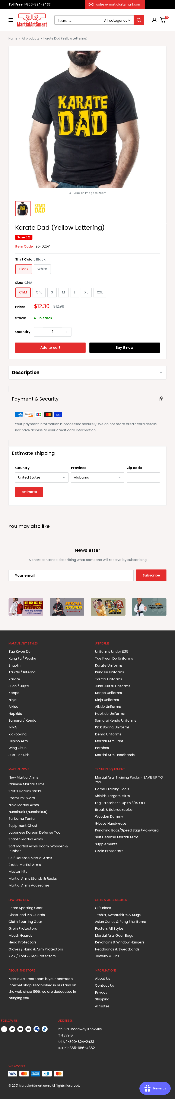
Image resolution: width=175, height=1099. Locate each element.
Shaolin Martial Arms (26, 839)
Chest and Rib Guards (27, 914)
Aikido (13, 706)
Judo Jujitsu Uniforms (112, 686)
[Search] (139, 20)
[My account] (154, 20)
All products (30, 38)
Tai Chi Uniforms (108, 679)
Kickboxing (17, 734)
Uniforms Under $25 (111, 651)
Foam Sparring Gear (26, 907)
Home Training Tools (112, 789)
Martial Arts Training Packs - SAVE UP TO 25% (129, 780)
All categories (115, 20)
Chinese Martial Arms (26, 784)
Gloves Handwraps (111, 823)
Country (22, 467)
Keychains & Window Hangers (119, 942)
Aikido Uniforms (108, 706)
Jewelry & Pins (107, 956)
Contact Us (104, 985)
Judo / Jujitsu (19, 686)
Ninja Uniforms (107, 699)
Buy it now (125, 347)
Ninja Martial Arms (24, 805)
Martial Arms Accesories (29, 885)
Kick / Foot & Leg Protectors (32, 956)
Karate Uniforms (108, 665)
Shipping (102, 999)
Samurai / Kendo (22, 720)
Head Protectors (22, 942)
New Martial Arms (23, 777)
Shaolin (14, 665)
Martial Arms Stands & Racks (33, 878)
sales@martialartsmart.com (118, 4)
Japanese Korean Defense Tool (35, 832)
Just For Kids (19, 754)
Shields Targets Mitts (112, 795)
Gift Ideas (103, 907)
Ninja (12, 699)
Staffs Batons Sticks (25, 791)
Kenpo (14, 692)
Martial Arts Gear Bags (114, 935)
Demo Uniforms (108, 734)
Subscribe (151, 575)
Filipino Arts (18, 741)
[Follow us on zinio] (45, 1029)
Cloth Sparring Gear (25, 921)
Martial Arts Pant (109, 741)
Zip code (134, 467)
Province (78, 467)
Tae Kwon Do (20, 651)
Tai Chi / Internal (22, 672)
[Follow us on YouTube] (20, 1029)
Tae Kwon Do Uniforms (114, 658)
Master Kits (18, 871)
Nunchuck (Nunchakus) (28, 811)
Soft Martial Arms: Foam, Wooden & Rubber (38, 848)
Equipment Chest (23, 825)
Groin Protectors (109, 850)
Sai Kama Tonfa (22, 818)
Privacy (101, 992)
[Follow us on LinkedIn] (28, 1029)
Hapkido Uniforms (110, 713)
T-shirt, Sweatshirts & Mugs (118, 914)
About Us (102, 978)
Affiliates (102, 1006)
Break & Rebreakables (114, 809)
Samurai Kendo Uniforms (115, 720)
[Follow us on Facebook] (4, 1029)
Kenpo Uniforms (108, 692)
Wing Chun (17, 747)
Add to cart (50, 347)
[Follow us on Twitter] (12, 1029)
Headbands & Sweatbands (117, 949)
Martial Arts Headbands (115, 754)
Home (13, 38)
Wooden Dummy (109, 816)
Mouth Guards (20, 935)
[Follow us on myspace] (36, 1029)
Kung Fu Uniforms (109, 672)
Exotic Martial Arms (25, 864)
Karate (14, 679)
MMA (13, 727)
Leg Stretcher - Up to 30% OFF (120, 802)
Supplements (106, 844)
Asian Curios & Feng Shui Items (120, 921)
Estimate (29, 491)
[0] (163, 20)
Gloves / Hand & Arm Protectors (36, 949)
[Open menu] (11, 20)
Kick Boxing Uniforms (112, 727)
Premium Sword (22, 798)
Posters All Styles (109, 928)
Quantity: (23, 331)
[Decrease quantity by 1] (38, 331)
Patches (102, 747)
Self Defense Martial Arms (30, 857)
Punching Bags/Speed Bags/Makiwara (127, 830)
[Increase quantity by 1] (66, 331)
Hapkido (15, 713)
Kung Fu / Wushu (22, 658)
